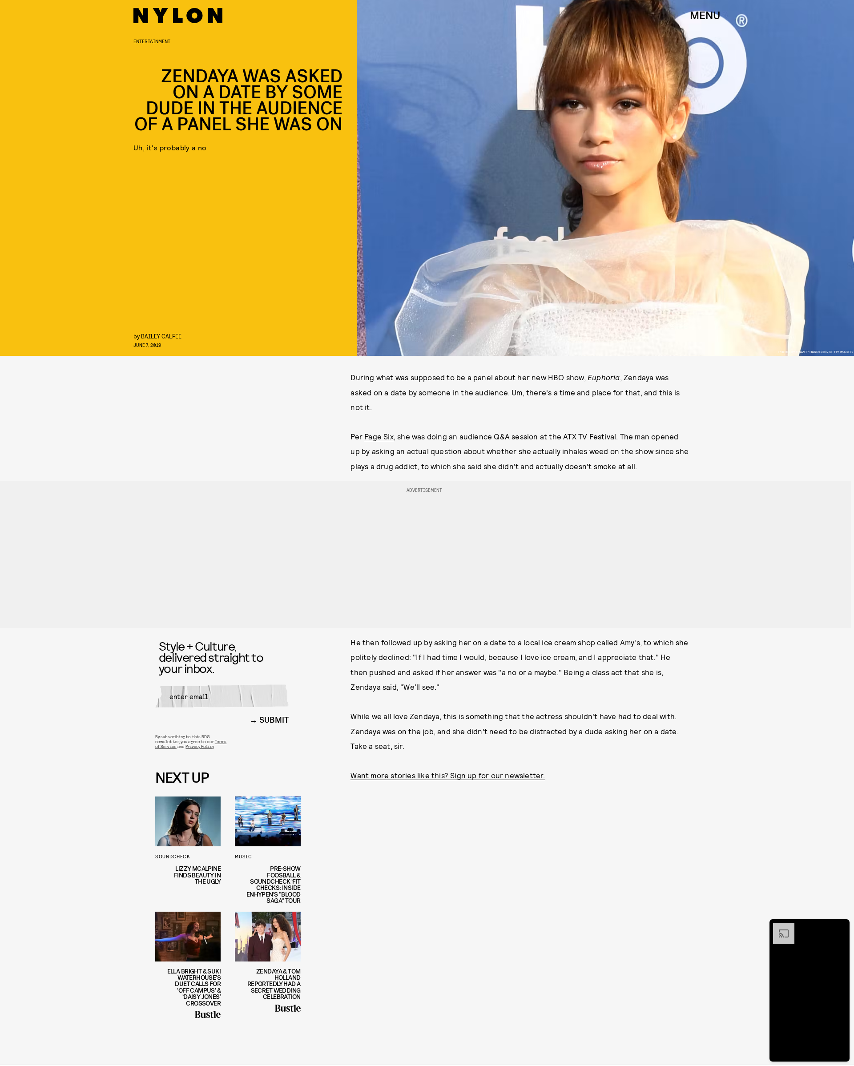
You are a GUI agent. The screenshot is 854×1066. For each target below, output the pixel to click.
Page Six (379, 436)
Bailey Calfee (161, 336)
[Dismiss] (840, 927)
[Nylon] (177, 15)
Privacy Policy (199, 746)
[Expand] (779, 927)
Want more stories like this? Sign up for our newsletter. (447, 775)
